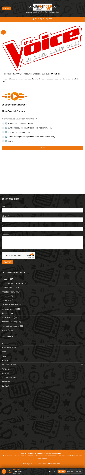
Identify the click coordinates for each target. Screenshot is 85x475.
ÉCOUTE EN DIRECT (43, 19)
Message (5, 235)
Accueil (5, 343)
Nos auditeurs (8, 317)
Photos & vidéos (9, 322)
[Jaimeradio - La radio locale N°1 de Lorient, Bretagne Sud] (42, 7)
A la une (5, 279)
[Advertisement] (42, 169)
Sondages (6, 369)
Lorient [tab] (61, 471)
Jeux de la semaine (10, 304)
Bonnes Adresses (9, 377)
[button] (6, 8)
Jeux (4, 356)
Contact (5, 386)
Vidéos (5, 330)
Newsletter (6, 373)
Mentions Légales (55, 464)
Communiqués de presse (12, 283)
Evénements (7, 287)
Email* (4, 225)
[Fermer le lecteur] (54, 471)
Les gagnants (7, 309)
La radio (5, 360)
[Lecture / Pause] (4, 471)
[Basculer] (82, 351)
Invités (4, 300)
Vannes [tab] (78, 471)
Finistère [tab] (70, 471)
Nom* (4, 207)
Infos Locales (7, 292)
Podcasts (6, 381)
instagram (6, 296)
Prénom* (5, 216)
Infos (4, 351)
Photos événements (10, 326)
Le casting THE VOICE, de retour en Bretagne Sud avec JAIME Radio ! (32, 74)
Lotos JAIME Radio (9, 347)
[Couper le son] (49, 471)
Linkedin (5, 313)
